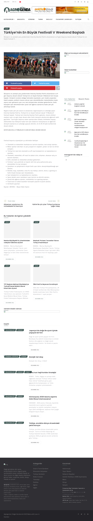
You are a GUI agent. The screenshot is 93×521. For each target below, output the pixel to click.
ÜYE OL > (14, 1)
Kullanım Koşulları (69, 474)
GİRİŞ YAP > (7, 1)
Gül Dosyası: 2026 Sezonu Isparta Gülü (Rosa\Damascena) (43, 398)
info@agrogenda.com (68, 494)
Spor (6, 28)
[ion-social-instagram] (81, 1)
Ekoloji (49, 19)
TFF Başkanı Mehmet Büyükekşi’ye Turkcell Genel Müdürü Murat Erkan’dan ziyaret (16, 286)
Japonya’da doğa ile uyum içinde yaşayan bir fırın (43, 331)
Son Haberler (69, 99)
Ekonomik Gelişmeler (40, 471)
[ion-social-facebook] (75, 1)
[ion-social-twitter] (78, 1)
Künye (65, 482)
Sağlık (35, 488)
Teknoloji (36, 479)
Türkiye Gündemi (39, 474)
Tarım (40, 19)
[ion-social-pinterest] (84, 1)
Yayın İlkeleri (67, 471)
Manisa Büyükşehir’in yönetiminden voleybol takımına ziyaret (17, 242)
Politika (35, 482)
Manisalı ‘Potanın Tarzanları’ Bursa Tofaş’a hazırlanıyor (46, 242)
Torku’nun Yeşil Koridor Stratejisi (42, 372)
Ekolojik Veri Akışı (36, 357)
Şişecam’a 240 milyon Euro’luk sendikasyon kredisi (81, 134)
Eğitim (35, 485)
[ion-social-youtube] (87, 1)
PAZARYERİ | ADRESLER (64, 19)
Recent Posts (84, 99)
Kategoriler (8, 19)
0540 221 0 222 (79, 492)
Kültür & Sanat (38, 477)
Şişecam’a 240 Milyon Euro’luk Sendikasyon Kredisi (81, 113)
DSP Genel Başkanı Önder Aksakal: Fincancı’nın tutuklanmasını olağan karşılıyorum (81, 123)
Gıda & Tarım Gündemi (40, 468)
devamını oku (10, 259)
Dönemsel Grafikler (12, 356)
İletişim (78, 19)
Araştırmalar (10, 330)
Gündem (31, 19)
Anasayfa (21, 19)
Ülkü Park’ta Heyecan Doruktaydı (45, 284)
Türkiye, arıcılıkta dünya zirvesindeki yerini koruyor (44, 424)
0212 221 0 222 (67, 492)
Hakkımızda (66, 468)
